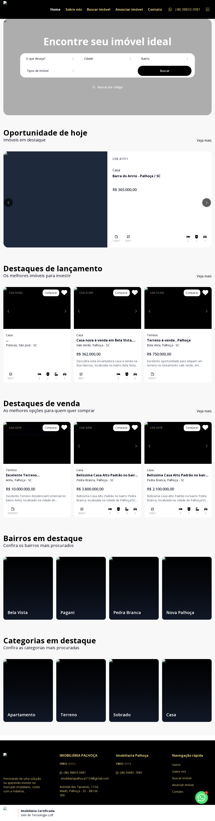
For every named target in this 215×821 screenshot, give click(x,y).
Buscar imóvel (98, 9)
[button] (8, 311)
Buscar (164, 71)
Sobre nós (74, 9)
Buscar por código (110, 87)
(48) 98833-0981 (75, 772)
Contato (155, 9)
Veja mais (204, 140)
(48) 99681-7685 (131, 772)
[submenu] (208, 9)
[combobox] (50, 58)
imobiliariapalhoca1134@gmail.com (80, 778)
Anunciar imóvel (129, 9)
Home (55, 9)
